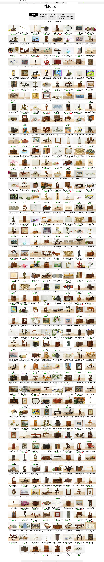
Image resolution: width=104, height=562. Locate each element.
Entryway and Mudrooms (70, 16)
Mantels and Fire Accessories (42, 18)
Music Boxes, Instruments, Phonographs (52, 18)
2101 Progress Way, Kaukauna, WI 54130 (75, 0)
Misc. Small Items (70, 18)
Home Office (52, 16)
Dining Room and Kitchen (43, 16)
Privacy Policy (62, 561)
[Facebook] (20, 1)
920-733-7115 (82, 0)
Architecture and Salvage (43, 14)
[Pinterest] (22, 1)
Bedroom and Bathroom (33, 16)
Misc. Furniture (61, 18)
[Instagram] (23, 1)
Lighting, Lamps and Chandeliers (33, 18)
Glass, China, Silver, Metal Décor (70, 14)
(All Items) (33, 14)
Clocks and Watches (61, 14)
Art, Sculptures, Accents (52, 14)
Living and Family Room (61, 16)
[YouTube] (25, 1)
